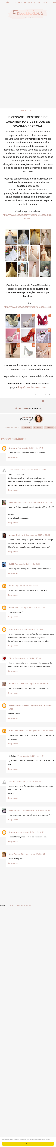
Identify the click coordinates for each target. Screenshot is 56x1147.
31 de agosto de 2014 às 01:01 (30, 832)
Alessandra (13, 607)
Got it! (28, 1144)
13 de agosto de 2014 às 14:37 (39, 730)
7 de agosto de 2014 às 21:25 (27, 564)
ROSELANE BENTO (17, 730)
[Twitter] (38, 428)
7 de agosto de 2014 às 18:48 (37, 535)
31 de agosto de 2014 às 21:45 (34, 853)
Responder (13, 457)
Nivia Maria (14, 469)
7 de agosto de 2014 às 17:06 (39, 502)
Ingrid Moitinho (15, 810)
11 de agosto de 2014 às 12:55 (38, 683)
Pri (10, 585)
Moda (37, 2)
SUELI (11, 564)
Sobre (18, 2)
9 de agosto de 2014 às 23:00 (28, 658)
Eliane (11, 658)
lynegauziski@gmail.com (19, 705)
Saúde (46, 2)
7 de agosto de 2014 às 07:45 (30, 448)
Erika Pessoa (14, 853)
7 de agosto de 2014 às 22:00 (25, 585)
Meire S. (12, 781)
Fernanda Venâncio (17, 502)
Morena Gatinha (16, 535)
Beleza (28, 2)
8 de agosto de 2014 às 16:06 (30, 629)
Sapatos (37, 408)
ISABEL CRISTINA (16, 683)
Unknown (13, 448)
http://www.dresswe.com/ (32, 387)
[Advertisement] (28, 79)
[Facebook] (26, 428)
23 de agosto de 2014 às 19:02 (36, 810)
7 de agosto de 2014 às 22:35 (32, 607)
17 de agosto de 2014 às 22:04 (30, 756)
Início (9, 2)
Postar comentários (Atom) (19, 905)
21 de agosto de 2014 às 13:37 (30, 781)
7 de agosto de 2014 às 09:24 (33, 469)
